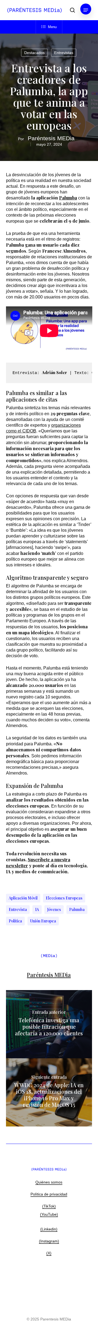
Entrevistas (63, 52)
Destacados (34, 52)
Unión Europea (43, 920)
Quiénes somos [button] (48, 1182)
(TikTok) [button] (49, 1206)
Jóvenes (54, 909)
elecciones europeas (64, 898)
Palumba (68, 198)
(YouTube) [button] (49, 1214)
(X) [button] (48, 1253)
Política (15, 920)
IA (37, 909)
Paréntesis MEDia (51, 138)
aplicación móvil (23, 898)
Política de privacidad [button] (48, 1194)
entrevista (18, 909)
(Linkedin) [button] (48, 1229)
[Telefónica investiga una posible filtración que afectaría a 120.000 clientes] (49, 1024)
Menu (52, 27)
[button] (85, 10)
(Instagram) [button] (49, 1241)
